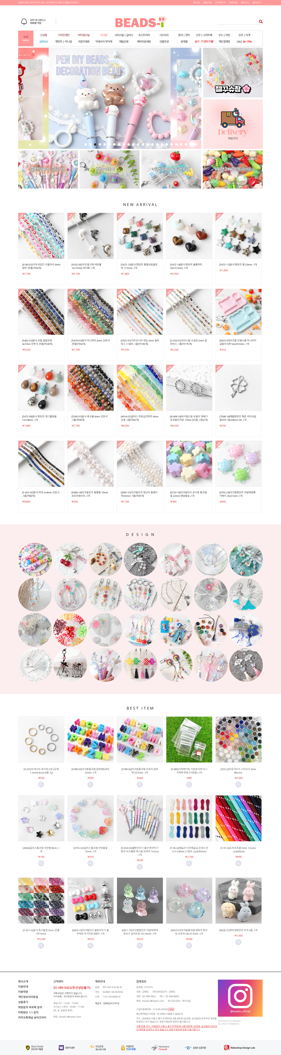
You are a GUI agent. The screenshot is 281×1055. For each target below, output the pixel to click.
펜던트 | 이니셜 (63, 41)
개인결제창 (224, 41)
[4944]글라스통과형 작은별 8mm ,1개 (41, 849)
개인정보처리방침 (28, 997)
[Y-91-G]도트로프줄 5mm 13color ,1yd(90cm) (238, 849)
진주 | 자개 (244, 35)
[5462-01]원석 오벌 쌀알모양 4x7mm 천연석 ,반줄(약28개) (37, 342)
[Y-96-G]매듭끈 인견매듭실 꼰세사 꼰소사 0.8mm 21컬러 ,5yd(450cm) (189, 849)
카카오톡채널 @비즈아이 (32, 1017)
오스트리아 (144, 35)
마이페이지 (220, 2)
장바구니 (245, 2)
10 (128, 144)
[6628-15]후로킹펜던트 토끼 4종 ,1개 (238, 930)
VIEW (171, 1009)
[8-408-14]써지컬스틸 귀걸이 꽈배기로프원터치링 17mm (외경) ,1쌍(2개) (189, 418)
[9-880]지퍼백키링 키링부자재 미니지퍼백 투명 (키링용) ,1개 (189, 770)
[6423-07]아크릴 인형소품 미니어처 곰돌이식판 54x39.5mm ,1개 (237, 342)
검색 (260, 21)
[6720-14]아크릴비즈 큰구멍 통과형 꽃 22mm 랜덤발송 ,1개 (188, 494)
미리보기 (41, 785)
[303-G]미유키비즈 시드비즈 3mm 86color (238, 770)
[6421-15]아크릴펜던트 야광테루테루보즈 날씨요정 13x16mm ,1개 (140, 931)
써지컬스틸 (83, 35)
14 (147, 144)
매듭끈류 (123, 41)
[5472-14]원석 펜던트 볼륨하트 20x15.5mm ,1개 (186, 266)
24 (195, 144)
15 (152, 144)
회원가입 (207, 2)
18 (167, 144)
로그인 (196, 2)
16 (157, 144)
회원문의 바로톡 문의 (30, 1007)
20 (176, 144)
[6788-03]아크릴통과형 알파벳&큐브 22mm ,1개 (90, 770)
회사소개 (23, 981)
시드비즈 (164, 35)
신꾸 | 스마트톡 (204, 35)
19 (171, 144)
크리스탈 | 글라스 (124, 35)
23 (190, 144)
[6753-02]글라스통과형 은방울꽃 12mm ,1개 (90, 849)
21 (181, 144)
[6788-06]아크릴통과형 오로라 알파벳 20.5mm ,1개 (139, 770)
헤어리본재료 (144, 41)
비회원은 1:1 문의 (28, 1012)
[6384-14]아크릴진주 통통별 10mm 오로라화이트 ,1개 (89, 494)
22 (186, 144)
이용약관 (23, 992)
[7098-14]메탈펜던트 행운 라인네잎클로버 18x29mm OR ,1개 (237, 418)
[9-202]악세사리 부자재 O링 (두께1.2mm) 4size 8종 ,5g (41, 770)
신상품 (43, 35)
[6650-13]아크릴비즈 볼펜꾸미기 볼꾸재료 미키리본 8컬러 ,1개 (90, 931)
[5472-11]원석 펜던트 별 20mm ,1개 (238, 264)
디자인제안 (63, 35)
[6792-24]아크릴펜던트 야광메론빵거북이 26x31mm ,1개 (237, 494)
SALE (244, 41)
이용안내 (23, 986)
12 (138, 144)
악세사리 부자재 (103, 41)
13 (143, 144)
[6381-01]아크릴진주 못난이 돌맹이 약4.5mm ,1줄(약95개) (139, 494)
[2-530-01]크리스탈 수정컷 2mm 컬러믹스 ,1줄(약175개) (188, 342)
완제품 (184, 41)
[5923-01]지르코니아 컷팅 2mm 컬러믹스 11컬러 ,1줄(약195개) (140, 342)
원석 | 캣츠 (184, 35)
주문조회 (233, 2)
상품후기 (23, 1002)
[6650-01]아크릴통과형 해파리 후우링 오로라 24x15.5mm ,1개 (189, 931)
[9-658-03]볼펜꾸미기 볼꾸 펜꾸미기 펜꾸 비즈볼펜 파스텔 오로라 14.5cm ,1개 (140, 851)
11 (133, 144)
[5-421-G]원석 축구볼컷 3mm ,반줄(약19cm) (41, 931)
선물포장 (164, 41)
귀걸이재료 (83, 41)
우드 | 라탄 (224, 35)
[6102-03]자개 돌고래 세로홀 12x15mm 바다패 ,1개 (86, 266)
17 (162, 144)
